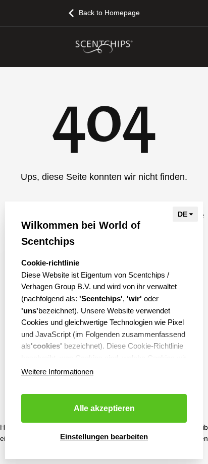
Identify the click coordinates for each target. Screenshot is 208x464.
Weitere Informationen (57, 371)
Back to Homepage (109, 13)
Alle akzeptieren (104, 408)
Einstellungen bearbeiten (104, 436)
